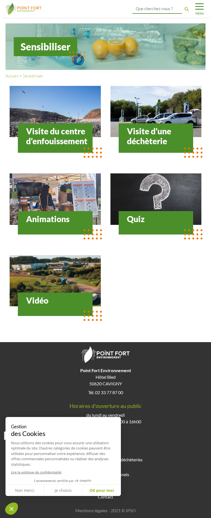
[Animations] (55, 199)
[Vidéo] (55, 280)
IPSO (131, 510)
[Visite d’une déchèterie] (156, 111)
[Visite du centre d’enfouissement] (55, 111)
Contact (105, 496)
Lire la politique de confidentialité (36, 472)
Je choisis (63, 490)
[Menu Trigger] (199, 9)
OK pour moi (102, 490)
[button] (11, 508)
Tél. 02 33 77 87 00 (105, 392)
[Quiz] (156, 199)
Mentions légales (91, 510)
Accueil (12, 75)
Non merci (24, 490)
